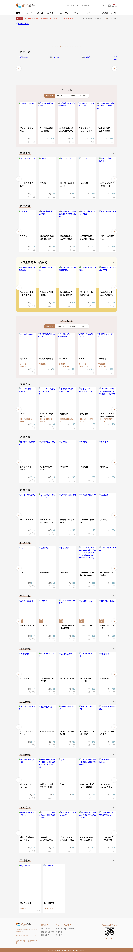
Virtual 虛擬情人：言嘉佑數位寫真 (107, 840)
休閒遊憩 (72, 326)
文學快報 (72, 95)
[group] (66, 35)
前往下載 (109, 939)
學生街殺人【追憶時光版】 (87, 293)
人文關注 (83, 95)
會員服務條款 (46, 929)
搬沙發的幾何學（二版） (87, 679)
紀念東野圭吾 (88, 18)
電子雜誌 (51, 12)
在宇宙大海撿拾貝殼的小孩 (107, 184)
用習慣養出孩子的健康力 (107, 732)
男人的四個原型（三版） (47, 679)
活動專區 (87, 12)
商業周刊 (83, 358)
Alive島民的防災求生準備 (87, 732)
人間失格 (44, 625)
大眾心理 (60, 95)
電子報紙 (64, 12)
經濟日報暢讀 (26, 903)
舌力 (22, 572)
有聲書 (75, 12)
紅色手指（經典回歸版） (47, 293)
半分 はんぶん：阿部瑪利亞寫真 (67, 838)
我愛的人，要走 (87, 625)
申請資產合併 (100, 18)
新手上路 (59, 929)
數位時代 (84, 413)
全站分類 (28, 12)
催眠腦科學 (105, 678)
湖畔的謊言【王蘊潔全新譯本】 (107, 293)
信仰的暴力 (85, 183)
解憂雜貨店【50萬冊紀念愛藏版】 (68, 293)
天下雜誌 (24, 358)
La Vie (22, 413)
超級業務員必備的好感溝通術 (47, 237)
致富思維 (24, 236)
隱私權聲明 (45, 935)
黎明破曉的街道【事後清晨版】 (27, 293)
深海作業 (64, 466)
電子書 (40, 12)
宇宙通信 (84, 466)
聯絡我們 (59, 935)
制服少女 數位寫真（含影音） (27, 838)
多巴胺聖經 (45, 572)
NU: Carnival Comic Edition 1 (107, 787)
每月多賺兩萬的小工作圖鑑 (46, 129)
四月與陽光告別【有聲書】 (67, 626)
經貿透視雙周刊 (46, 358)
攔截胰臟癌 (65, 572)
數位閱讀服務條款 (47, 932)
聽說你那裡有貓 (47, 731)
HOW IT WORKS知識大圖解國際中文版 (107, 416)
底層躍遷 (104, 519)
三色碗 (43, 183)
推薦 (18, 12)
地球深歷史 (25, 678)
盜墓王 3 (64, 784)
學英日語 (60, 326)
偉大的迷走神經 (67, 678)
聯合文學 (64, 413)
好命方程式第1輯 (27, 625)
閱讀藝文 (83, 326)
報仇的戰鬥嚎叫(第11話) (27, 785)
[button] (18, 68)
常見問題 (59, 932)
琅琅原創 (113, 13)
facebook (70, 929)
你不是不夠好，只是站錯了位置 (85, 129)
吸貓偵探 (104, 466)
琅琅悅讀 (105, 13)
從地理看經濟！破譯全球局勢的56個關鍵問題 (105, 131)
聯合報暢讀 (49, 903)
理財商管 (49, 95)
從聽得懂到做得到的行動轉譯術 (66, 129)
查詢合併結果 (112, 18)
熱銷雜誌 (49, 326)
